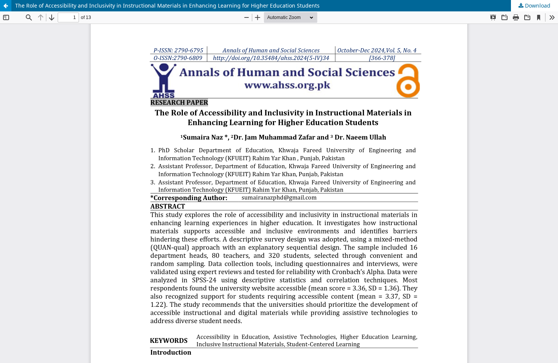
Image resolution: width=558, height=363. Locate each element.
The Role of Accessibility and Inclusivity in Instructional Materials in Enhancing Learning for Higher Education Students (167, 5)
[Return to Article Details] (5, 5)
